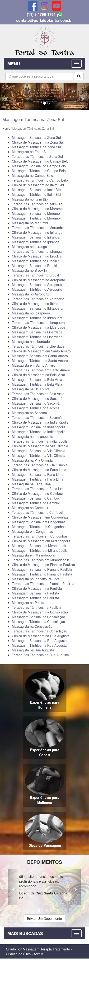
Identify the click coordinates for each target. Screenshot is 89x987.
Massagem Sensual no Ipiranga (36, 237)
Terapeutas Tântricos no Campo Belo (40, 180)
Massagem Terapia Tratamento (46, 949)
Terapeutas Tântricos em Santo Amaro (41, 370)
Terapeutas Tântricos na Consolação (39, 631)
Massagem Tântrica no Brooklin (35, 260)
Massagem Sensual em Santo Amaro (40, 355)
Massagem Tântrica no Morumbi (36, 218)
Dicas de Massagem (44, 845)
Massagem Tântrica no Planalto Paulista (42, 574)
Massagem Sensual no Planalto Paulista (42, 569)
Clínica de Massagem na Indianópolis (40, 422)
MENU (13, 64)
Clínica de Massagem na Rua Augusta (41, 635)
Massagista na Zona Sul (30, 151)
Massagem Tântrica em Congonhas (39, 526)
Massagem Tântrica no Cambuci (36, 503)
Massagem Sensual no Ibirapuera (37, 308)
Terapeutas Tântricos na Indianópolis (39, 441)
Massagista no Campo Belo (32, 175)
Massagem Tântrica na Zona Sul (36, 147)
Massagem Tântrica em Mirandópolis (39, 550)
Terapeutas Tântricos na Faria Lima (39, 488)
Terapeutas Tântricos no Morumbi (37, 227)
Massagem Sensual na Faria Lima (37, 474)
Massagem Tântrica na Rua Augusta (39, 645)
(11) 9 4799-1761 (41, 14)
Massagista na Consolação (32, 626)
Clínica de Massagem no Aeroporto (38, 279)
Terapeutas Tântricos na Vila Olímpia (39, 465)
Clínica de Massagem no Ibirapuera (39, 303)
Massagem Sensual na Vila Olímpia (38, 450)
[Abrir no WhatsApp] (59, 14)
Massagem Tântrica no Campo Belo (39, 170)
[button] (6, 96)
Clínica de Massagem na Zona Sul (38, 142)
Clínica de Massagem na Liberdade (38, 327)
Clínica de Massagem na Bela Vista (38, 374)
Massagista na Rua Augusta (33, 650)
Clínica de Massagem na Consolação (40, 612)
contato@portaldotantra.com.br (44, 20)
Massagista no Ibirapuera (31, 313)
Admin (38, 953)
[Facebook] (32, 6)
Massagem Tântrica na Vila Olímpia (38, 455)
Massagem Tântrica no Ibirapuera (37, 317)
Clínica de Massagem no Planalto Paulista (43, 564)
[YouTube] (56, 6)
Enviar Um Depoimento (44, 918)
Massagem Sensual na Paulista (35, 593)
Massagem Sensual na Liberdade (37, 332)
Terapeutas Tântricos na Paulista (36, 607)
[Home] (44, 40)
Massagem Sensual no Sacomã (36, 403)
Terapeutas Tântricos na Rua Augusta (40, 654)
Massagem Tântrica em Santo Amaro (40, 360)
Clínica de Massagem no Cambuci (37, 493)
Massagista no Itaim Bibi (30, 199)
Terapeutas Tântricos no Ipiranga (37, 251)
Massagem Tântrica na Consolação (38, 621)
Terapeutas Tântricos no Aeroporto (38, 298)
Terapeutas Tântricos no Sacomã (37, 417)
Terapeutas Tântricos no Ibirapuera (38, 322)
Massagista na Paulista (29, 602)
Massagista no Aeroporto (31, 294)
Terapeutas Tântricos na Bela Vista (38, 393)
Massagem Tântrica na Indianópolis (38, 431)
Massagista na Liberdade (31, 341)
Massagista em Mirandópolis (33, 555)
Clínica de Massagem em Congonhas (40, 517)
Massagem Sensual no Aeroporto (37, 284)
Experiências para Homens (44, 704)
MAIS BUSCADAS (25, 933)
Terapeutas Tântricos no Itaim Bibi (37, 203)
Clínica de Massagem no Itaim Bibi (38, 184)
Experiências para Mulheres (44, 800)
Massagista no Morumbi (30, 222)
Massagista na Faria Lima (31, 484)
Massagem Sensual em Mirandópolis (39, 545)
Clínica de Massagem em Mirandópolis (41, 540)
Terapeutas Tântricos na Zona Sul (37, 156)
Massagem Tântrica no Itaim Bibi (36, 194)
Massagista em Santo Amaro (33, 365)
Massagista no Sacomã (29, 412)
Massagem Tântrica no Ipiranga (36, 241)
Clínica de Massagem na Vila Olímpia (40, 446)
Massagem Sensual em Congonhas (39, 521)
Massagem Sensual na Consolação (38, 616)
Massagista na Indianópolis (32, 436)
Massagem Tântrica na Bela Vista (37, 384)
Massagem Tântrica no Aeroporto (37, 289)
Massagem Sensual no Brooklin (35, 265)
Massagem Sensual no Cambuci (36, 498)
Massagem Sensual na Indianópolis (38, 427)
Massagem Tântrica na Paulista (35, 597)
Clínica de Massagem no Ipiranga (37, 232)
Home (6, 128)
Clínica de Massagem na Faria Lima (39, 469)
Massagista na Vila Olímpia (32, 460)
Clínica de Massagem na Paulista (37, 588)
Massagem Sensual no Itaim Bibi (36, 189)
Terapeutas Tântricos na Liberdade (38, 346)
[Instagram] (44, 6)
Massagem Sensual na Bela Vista (37, 379)
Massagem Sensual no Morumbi (36, 213)
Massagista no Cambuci (30, 507)
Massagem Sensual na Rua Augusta (39, 640)
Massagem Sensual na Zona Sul (36, 137)
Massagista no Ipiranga (29, 246)
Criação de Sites (18, 953)
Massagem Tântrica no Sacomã (36, 408)
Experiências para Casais (44, 752)
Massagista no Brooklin (29, 270)
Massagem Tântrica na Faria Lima (37, 479)
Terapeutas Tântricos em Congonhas (40, 536)
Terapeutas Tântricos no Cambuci (37, 512)
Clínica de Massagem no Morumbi (37, 208)
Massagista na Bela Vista (31, 389)
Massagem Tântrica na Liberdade (37, 336)
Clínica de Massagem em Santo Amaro (41, 351)
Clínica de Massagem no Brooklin (37, 256)
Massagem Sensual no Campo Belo (39, 166)
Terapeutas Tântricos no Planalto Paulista (43, 583)
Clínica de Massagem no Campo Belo (40, 161)
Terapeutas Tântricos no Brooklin (36, 275)
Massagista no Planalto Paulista (36, 578)
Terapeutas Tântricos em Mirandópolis (41, 559)
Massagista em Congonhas (32, 531)
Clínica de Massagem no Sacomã (37, 398)
